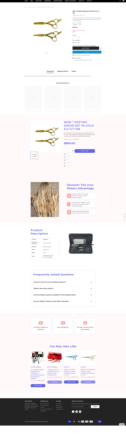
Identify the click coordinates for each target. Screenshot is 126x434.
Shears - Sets (31, 7)
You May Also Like (63, 346)
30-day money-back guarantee (85, 328)
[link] (33, 111)
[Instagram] (76, 411)
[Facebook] (73, 411)
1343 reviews (75, 139)
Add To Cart (85, 151)
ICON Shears (79, 23)
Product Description (39, 232)
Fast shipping (63, 327)
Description (50, 71)
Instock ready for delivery (41, 328)
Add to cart (85, 48)
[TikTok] (80, 411)
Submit (95, 406)
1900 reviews (41, 380)
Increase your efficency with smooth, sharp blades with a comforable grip (81, 204)
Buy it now (87, 52)
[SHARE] (100, 48)
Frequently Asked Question (53, 274)
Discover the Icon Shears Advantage (80, 186)
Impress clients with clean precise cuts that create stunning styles (80, 195)
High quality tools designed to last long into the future (80, 212)
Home (26, 7)
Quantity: (75, 35)
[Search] (120, 1)
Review (74, 71)
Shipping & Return (62, 71)
